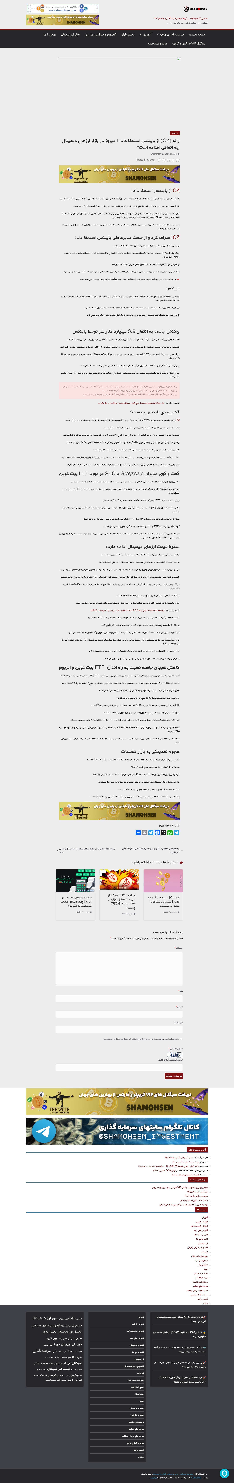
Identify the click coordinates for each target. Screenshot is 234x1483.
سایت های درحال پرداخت (197, 1290)
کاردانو (36, 1375)
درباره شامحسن (157, 43)
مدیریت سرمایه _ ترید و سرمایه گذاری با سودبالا (181, 18)
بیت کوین (47, 1325)
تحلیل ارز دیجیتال (70, 1331)
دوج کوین (55, 1344)
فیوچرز (73, 1369)
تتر (40, 1325)
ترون (55, 1338)
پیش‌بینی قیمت (49, 1375)
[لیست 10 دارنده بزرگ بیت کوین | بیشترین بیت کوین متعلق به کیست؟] (163, 871)
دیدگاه (179, 948)
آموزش (147, 34)
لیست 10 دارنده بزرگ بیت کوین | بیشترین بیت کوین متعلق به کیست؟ (164, 901)
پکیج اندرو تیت (201, 1260)
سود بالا (77, 1357)
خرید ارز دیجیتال (71, 1344)
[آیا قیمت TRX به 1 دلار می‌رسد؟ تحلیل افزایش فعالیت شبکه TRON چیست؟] (119, 871)
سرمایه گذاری (42, 1350)
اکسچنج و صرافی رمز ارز (100, 34)
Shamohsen (156, 153)
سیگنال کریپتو (73, 1363)
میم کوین (76, 1375)
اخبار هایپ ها (202, 1239)
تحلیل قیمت (63, 1338)
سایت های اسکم (200, 1286)
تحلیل (34, 1325)
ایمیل (179, 1007)
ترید (206, 1269)
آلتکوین (69, 1318)
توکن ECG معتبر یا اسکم (164, 1170)
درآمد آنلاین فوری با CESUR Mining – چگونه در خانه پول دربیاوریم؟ (168, 1166)
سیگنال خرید (49, 1357)
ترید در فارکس (201, 1277)
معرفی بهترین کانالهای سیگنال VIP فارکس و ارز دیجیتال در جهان (180, 1187)
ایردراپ (204, 1251)
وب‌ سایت (178, 1022)
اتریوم (55, 1318)
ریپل (46, 1344)
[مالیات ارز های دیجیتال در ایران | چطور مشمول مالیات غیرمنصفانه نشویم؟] (75, 871)
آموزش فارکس (201, 1221)
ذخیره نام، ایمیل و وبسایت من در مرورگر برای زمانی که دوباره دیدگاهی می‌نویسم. (141, 1039)
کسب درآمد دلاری (50, 1380)
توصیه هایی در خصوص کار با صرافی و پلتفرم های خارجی (184, 1204)
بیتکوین (59, 1325)
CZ (176, 190)
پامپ (67, 1375)
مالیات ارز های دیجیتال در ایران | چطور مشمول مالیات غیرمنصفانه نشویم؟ (76, 901)
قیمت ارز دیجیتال (58, 1368)
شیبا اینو (44, 1363)
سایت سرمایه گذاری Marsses (178, 1157)
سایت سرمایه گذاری (73, 1351)
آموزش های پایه (201, 1230)
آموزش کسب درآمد (199, 1226)
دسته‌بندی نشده (200, 1281)
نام (180, 991)
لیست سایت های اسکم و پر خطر (185, 1161)
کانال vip (78, 1380)
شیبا (51, 1363)
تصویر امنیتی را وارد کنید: (170, 1060)
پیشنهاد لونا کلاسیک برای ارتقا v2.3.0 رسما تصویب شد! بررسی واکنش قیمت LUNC (127, 610)
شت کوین (58, 1363)
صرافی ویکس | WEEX (197, 1191)
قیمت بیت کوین (41, 1369)
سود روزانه (66, 1357)
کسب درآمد (203, 1299)
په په (62, 1375)
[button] (158, 34)
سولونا (57, 1357)
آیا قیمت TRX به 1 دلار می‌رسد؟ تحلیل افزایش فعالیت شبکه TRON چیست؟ (122, 901)
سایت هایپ (58, 1351)
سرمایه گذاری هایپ (172, 34)
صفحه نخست (197, 34)
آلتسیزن (78, 1318)
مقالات (205, 1303)
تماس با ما (50, 34)
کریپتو (70, 1380)
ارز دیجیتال (175, 133)
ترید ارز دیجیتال (201, 1273)
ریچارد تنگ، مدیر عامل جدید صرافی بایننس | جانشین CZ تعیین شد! (87, 850)
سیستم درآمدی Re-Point (196, 1196)
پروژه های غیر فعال (199, 1256)
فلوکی (79, 1369)
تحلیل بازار (127, 34)
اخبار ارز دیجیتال (70, 34)
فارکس (37, 1363)
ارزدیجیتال (77, 1325)
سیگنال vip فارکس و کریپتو (188, 43)
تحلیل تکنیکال (75, 1338)
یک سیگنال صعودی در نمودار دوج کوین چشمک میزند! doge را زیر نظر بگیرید (131, 403)
